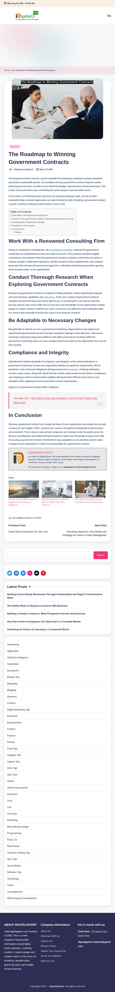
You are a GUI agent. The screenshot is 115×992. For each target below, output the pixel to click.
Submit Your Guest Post (53, 951)
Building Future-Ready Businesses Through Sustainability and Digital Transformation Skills (54, 596)
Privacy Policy (48, 946)
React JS (12, 839)
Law (9, 807)
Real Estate (13, 846)
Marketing (12, 820)
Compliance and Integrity (23, 225)
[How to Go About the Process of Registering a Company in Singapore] (24, 489)
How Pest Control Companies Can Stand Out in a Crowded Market (44, 621)
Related (18, 232)
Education (12, 716)
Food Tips (12, 748)
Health (10, 781)
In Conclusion (18, 229)
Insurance (12, 794)
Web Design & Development (22, 898)
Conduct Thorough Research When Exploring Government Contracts (42, 219)
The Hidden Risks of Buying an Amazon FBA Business (37, 605)
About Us (45, 931)
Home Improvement (17, 787)
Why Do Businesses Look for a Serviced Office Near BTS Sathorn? (55, 502)
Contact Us (47, 941)
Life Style (12, 813)
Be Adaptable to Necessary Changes (28, 222)
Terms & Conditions (51, 956)
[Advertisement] (57, 45)
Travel (10, 885)
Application (13, 651)
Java (9, 800)
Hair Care (12, 774)
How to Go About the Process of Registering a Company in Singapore (23, 502)
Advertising (13, 644)
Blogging (11, 690)
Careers (11, 703)
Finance (11, 735)
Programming (14, 833)
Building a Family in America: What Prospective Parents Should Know (46, 613)
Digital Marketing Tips (18, 709)
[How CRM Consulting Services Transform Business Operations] (90, 489)
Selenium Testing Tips (18, 852)
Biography (12, 683)
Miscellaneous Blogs (18, 826)
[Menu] (109, 16)
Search (100, 555)
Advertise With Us (50, 936)
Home (7, 70)
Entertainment (14, 722)
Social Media (14, 865)
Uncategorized (14, 891)
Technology (13, 878)
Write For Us (47, 961)
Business (15, 147)
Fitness (11, 742)
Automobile (13, 664)
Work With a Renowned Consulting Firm (30, 215)
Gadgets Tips (14, 755)
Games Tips (13, 761)
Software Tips (14, 872)
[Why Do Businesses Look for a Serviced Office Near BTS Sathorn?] (57, 489)
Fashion (11, 729)
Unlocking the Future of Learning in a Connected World (38, 629)
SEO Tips (12, 859)
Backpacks (13, 670)
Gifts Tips (12, 768)
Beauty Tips (13, 677)
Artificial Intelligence (17, 657)
